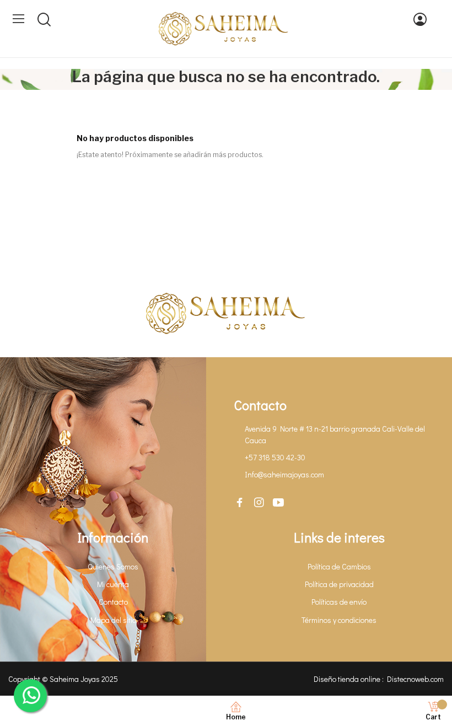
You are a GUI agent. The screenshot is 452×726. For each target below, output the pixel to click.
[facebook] (239, 503)
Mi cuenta (113, 584)
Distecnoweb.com (415, 679)
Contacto (113, 601)
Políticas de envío (339, 601)
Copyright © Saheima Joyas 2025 (63, 679)
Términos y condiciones (339, 620)
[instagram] (259, 503)
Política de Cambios (339, 566)
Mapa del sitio (113, 620)
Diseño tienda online (347, 679)
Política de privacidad (339, 584)
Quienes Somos (113, 566)
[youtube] (278, 503)
